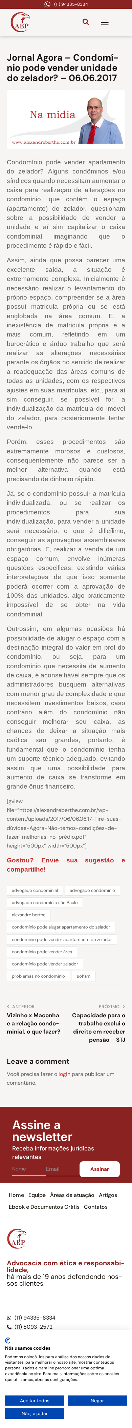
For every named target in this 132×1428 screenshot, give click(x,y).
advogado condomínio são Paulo (45, 902)
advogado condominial (35, 890)
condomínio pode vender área (42, 952)
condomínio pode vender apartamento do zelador (62, 939)
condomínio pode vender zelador (45, 964)
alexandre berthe (28, 915)
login (64, 1074)
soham (84, 976)
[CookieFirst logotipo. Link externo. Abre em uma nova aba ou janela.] (7, 1341)
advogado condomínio (92, 890)
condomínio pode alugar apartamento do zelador (61, 927)
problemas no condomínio (38, 976)
